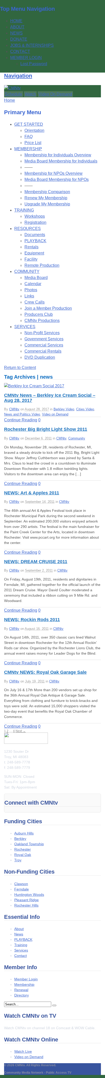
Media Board (36, 277)
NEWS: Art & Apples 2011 (31, 492)
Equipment (34, 253)
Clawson (21, 884)
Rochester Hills (26, 905)
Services (21, 950)
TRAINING (24, 210)
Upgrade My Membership (47, 204)
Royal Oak (22, 855)
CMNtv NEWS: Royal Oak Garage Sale (45, 672)
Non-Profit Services (42, 333)
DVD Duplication (39, 357)
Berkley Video (64, 409)
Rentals (31, 247)
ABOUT (17, 27)
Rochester (22, 849)
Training (20, 945)
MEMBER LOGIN (26, 57)
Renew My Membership (45, 198)
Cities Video (85, 409)
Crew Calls (34, 302)
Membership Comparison (47, 192)
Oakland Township (29, 844)
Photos (30, 290)
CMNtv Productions (42, 320)
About (19, 929)
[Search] (54, 1005)
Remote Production (41, 265)
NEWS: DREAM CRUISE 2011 (35, 561)
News (18, 934)
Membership (24, 984)
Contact (20, 956)
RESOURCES (27, 228)
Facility (30, 259)
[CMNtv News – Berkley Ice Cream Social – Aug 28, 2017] (34, 386)
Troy (17, 860)
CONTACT (20, 51)
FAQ (28, 136)
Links (29, 296)
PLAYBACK (35, 241)
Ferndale (21, 889)
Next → (21, 731)
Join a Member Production (48, 308)
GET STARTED (28, 124)
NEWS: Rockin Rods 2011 (32, 619)
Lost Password (33, 64)
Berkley (20, 839)
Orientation (34, 130)
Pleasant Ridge (26, 900)
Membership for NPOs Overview (53, 173)
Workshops (34, 216)
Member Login (26, 979)
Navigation (18, 76)
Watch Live (23, 1051)
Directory (21, 995)
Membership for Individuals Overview (57, 155)
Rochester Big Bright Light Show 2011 (45, 429)
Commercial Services (43, 345)
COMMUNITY (27, 271)
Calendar (32, 284)
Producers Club (38, 314)
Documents (34, 235)
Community (76, 438)
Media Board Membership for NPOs (56, 179)
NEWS (16, 33)
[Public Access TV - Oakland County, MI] (12, 88)
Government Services (43, 339)
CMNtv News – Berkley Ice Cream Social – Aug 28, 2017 (49, 398)
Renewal (21, 990)
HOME (16, 21)
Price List (32, 143)
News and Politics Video (22, 414)
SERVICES (24, 326)
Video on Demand (55, 414)
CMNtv (14, 409)
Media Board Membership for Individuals (60, 161)
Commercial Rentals (42, 351)
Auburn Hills (24, 833)
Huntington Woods (29, 894)
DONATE (18, 39)
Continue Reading (20, 420)
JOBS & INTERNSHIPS (32, 45)
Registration (35, 222)
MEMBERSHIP (28, 149)
